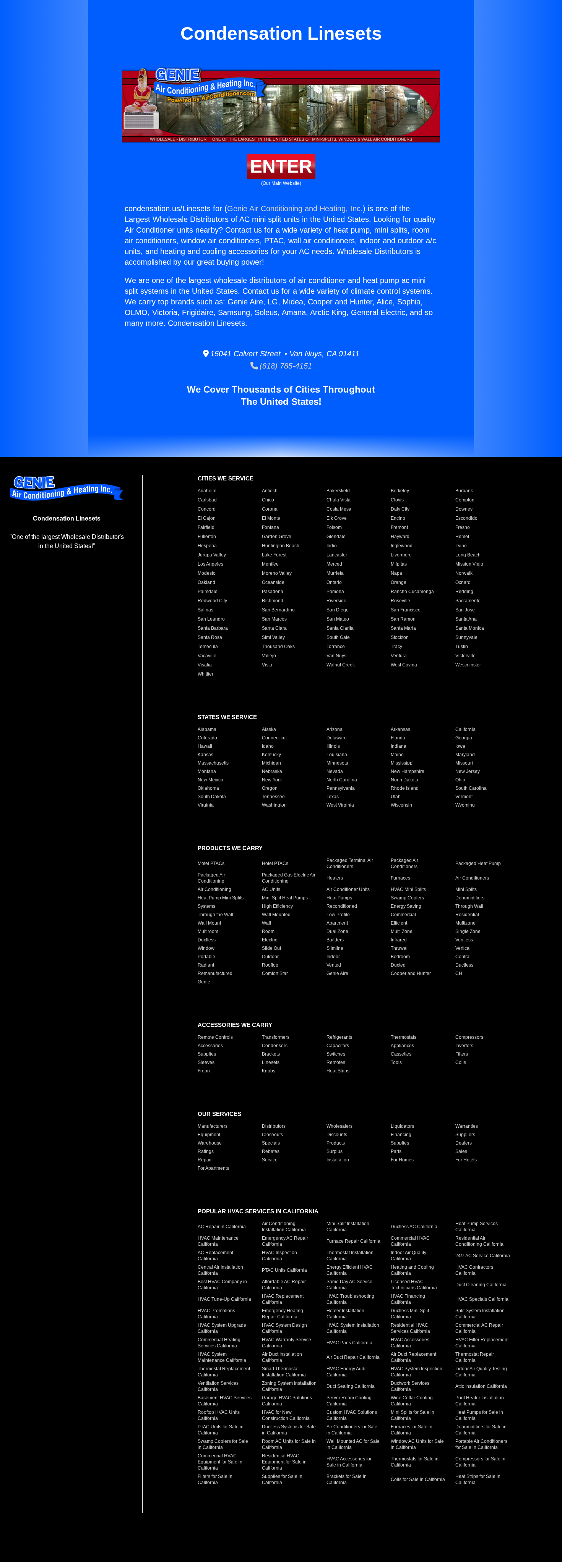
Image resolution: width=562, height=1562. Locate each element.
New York (272, 780)
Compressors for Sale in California (480, 1462)
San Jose (465, 610)
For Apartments (213, 1168)
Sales (461, 1151)
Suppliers (465, 1134)
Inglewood (402, 545)
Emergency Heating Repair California (282, 1313)
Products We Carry (230, 848)
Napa (396, 573)
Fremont (399, 527)
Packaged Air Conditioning (211, 878)
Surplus (334, 1151)
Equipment (209, 1134)
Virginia (206, 805)
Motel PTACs (211, 863)
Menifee (270, 564)
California (465, 729)
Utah (396, 796)
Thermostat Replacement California (224, 1372)
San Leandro (211, 619)
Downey (464, 509)
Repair (205, 1160)
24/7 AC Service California (482, 1255)
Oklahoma (208, 788)
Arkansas (400, 729)
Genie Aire (337, 973)
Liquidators (402, 1126)
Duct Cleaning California (481, 1284)
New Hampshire (407, 771)
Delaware (336, 738)
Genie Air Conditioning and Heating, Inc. (295, 208)
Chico (268, 500)
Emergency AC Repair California (285, 1241)
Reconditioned (341, 906)
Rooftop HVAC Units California (219, 1415)
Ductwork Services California (410, 1386)
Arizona (334, 729)
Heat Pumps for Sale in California (479, 1415)
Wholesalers (339, 1126)
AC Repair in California (222, 1226)
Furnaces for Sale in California (411, 1430)
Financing (401, 1134)
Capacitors (337, 1045)
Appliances (402, 1045)
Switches (335, 1054)
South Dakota (212, 796)
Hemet (462, 536)
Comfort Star (275, 973)
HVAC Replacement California (283, 1299)
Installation (337, 1160)
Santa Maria (403, 628)
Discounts (336, 1134)
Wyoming (465, 805)
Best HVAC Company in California (222, 1284)
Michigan (271, 763)
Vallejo (269, 655)
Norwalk (464, 573)
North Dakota (404, 780)
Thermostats (403, 1037)
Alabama (207, 729)
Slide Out (271, 948)
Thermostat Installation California (350, 1255)
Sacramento (468, 600)
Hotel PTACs (275, 863)
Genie (204, 982)
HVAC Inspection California (279, 1255)
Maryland (465, 754)
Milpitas (399, 564)
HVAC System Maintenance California (222, 1357)
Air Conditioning (214, 889)
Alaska (269, 729)
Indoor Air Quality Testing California (481, 1372)
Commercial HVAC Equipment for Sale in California (220, 1462)
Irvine (461, 545)
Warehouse (210, 1143)
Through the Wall (215, 914)
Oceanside (273, 582)
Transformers (275, 1037)
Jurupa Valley (212, 555)
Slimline (334, 948)
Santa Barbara (213, 628)
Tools (396, 1062)
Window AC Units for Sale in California (417, 1444)
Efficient (399, 923)
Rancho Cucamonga (412, 591)
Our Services (219, 1114)
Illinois (333, 746)
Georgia (463, 738)
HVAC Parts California (349, 1342)
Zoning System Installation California (289, 1386)
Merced (334, 564)
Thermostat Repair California (474, 1357)
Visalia (205, 665)
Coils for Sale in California (418, 1479)
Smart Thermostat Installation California (284, 1372)
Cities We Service (225, 478)
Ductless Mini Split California (410, 1313)
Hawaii (205, 746)
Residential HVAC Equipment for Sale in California (284, 1462)
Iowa (460, 746)
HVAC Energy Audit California (346, 1372)
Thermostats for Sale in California (415, 1462)
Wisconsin (401, 805)
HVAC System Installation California (352, 1328)
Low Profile (338, 914)
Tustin (461, 646)
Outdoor (270, 956)
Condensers (274, 1045)
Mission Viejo (469, 564)
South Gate (338, 637)
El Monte (271, 518)
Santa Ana (466, 619)
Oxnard (463, 582)
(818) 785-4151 (285, 366)
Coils (460, 1062)
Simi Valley (273, 637)
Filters (461, 1054)
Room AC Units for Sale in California (289, 1444)
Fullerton (207, 536)
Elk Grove (336, 518)
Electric (269, 940)
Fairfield (206, 527)
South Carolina (471, 788)
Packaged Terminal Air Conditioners (349, 863)
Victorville (465, 655)
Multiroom (208, 931)
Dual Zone (337, 931)
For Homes (402, 1160)
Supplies (207, 1054)
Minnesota (337, 763)
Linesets (270, 1062)
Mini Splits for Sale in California (412, 1415)
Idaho (268, 746)
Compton (464, 500)
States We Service (227, 717)
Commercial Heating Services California (219, 1343)
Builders (335, 940)
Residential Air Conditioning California (479, 1241)
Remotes (335, 1062)
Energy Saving (406, 906)
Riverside (336, 600)
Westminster (468, 665)
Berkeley (400, 490)
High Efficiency (277, 906)
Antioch (270, 490)
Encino (398, 518)
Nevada (334, 771)
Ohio (460, 780)
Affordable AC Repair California (284, 1284)
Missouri (464, 763)
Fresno (462, 527)
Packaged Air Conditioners (404, 863)
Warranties (466, 1126)
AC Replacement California (215, 1255)
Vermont (464, 796)
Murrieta (335, 573)
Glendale (336, 536)
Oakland (206, 582)
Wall (266, 923)
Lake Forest (274, 555)
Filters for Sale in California (215, 1479)
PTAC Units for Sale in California (221, 1430)
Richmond (272, 600)
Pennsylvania (340, 788)
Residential (467, 914)
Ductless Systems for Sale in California (289, 1430)
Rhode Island (405, 788)
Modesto (207, 573)
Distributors (274, 1126)
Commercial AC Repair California (479, 1328)
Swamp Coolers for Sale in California (223, 1444)
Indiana (398, 746)
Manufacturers (212, 1126)
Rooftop (270, 965)
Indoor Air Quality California (408, 1255)
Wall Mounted (276, 914)
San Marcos (274, 619)
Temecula (208, 646)
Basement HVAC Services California (225, 1401)
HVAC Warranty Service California (286, 1343)
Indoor (333, 956)
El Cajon (207, 518)
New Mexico (210, 780)
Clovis (397, 500)
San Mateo (337, 619)
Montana (207, 771)
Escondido (466, 518)
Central (463, 956)
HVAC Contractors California (474, 1270)
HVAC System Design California (284, 1328)
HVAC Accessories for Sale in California (349, 1462)
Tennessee (273, 796)
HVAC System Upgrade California (222, 1328)
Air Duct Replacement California (413, 1357)
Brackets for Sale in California (346, 1479)
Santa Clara (274, 628)
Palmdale (208, 591)
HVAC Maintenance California (218, 1241)
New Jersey (467, 771)
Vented (333, 965)
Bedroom (400, 956)
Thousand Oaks (278, 646)
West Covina (404, 665)
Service (270, 1160)
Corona (270, 509)
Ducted (398, 965)
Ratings (206, 1151)
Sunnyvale (466, 637)
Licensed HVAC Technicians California (414, 1284)
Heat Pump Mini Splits (221, 898)
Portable (206, 956)
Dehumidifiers (469, 898)
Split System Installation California (480, 1313)
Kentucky (271, 754)
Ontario (334, 582)
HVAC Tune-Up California (224, 1299)
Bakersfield (338, 490)
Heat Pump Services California (476, 1226)
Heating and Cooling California (412, 1270)
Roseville (400, 600)
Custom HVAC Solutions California (351, 1415)
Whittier (205, 674)
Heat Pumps (339, 898)
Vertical (463, 948)
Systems (206, 906)
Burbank (464, 490)
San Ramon (403, 619)
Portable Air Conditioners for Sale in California (481, 1444)
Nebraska (272, 771)
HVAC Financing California (408, 1299)
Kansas (205, 754)
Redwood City (212, 600)
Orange (398, 582)
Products (335, 1143)
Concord (207, 509)
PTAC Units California (284, 1270)
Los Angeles (210, 564)
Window (206, 948)
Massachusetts (213, 763)
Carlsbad (207, 500)
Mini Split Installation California (347, 1226)
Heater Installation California (345, 1313)
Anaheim (207, 490)
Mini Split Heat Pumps (285, 898)
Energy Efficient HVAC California (349, 1270)
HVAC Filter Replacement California (481, 1343)
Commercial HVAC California (410, 1241)
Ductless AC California (414, 1226)
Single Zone (468, 931)
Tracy (396, 646)
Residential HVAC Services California (410, 1328)
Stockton (400, 637)
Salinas (205, 610)
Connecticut (274, 738)
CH (458, 973)
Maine (397, 754)
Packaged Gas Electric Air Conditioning (288, 878)
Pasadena (272, 591)
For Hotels (466, 1160)
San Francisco (406, 610)
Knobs (268, 1071)
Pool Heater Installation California (479, 1401)
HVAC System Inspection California (416, 1372)
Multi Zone (402, 931)
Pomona (335, 591)
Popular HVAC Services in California (258, 1211)
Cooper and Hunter (411, 973)
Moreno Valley (277, 573)
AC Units (271, 889)
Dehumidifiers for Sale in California (481, 1430)
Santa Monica (469, 628)
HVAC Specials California (481, 1299)
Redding (464, 591)
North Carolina (341, 780)
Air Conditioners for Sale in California (351, 1430)
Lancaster (336, 555)
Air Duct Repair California (353, 1357)
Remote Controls (215, 1037)
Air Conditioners (472, 878)
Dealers (463, 1143)
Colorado (207, 738)
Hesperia (207, 545)
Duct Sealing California (350, 1386)
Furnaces (400, 878)
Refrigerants (339, 1037)
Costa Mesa (338, 509)
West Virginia (340, 805)
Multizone (465, 923)
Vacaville (207, 655)
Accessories (210, 1045)
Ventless (464, 940)
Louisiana (336, 754)
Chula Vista (338, 500)
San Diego (337, 610)
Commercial (403, 914)
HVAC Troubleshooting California (350, 1299)
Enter (281, 166)
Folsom (334, 527)
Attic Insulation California (481, 1386)
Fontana (270, 527)
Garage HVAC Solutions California (287, 1401)
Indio (331, 545)
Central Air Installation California (220, 1270)
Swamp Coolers (407, 898)
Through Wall (469, 906)
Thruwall (400, 948)
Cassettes (401, 1054)
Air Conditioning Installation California (284, 1226)
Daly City (400, 509)
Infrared (399, 940)
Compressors (469, 1037)
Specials (271, 1143)
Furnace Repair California (353, 1241)
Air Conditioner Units (348, 889)
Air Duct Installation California (282, 1357)
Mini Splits (466, 889)
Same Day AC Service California (349, 1284)
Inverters (464, 1045)
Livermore (401, 555)
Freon (204, 1071)
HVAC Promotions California (216, 1313)
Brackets (271, 1054)
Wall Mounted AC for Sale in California (353, 1444)
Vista (267, 665)
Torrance (335, 646)
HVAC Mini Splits (408, 889)
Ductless (207, 940)
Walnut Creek (340, 665)
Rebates (270, 1151)
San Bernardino (278, 610)
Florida (398, 738)
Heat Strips (337, 1071)
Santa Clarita (340, 628)
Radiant (206, 965)
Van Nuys (336, 655)
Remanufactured (215, 973)
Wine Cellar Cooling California (412, 1401)
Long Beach (468, 555)
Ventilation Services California (218, 1386)
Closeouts (272, 1134)
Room (268, 931)
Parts (396, 1151)
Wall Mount (209, 923)
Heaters (334, 878)
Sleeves (206, 1062)
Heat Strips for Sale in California (477, 1479)
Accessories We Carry (235, 1025)
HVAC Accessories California (410, 1343)
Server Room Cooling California (349, 1401)
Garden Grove (276, 536)
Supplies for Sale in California (282, 1479)
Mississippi (402, 763)
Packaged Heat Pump (478, 863)
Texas (332, 796)
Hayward (400, 536)
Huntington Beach (280, 545)
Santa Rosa (210, 637)
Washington (274, 805)
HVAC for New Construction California (286, 1415)
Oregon (270, 788)
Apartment (337, 923)
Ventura (399, 655)
